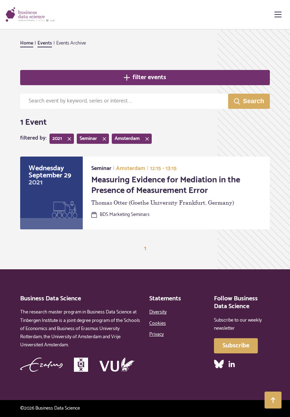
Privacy (156, 334)
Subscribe (235, 345)
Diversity (158, 312)
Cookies (157, 323)
